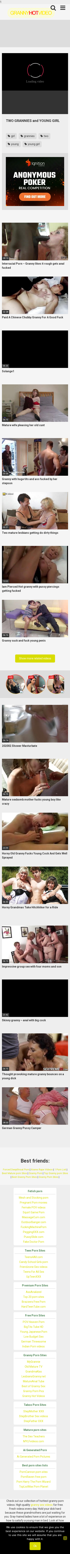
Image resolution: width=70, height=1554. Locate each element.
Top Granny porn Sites (56, 1173)
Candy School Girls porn (33, 1262)
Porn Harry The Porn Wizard (34, 1481)
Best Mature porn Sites (14, 1173)
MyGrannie (33, 1361)
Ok (35, 1546)
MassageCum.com (33, 1217)
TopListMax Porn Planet (33, 1486)
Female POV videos (34, 1207)
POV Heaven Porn (34, 1321)
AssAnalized (33, 1291)
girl (12, 136)
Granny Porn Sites (48, 1176)
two (45, 136)
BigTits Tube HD (33, 1326)
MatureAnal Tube (33, 1381)
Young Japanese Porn (33, 1331)
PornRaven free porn (33, 1476)
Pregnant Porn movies (33, 1202)
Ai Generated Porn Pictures (33, 1456)
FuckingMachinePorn (33, 1227)
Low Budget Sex (34, 1336)
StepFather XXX (33, 1421)
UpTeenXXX (33, 1276)
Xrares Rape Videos (42, 1169)
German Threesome (33, 1341)
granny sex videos (42, 1504)
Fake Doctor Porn (33, 1241)
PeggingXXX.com (33, 1232)
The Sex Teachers (34, 1436)
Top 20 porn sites (33, 1296)
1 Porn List (60, 1169)
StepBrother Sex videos (33, 1416)
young (14, 144)
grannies (29, 136)
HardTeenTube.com (33, 1306)
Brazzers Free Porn (34, 1301)
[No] (65, 1538)
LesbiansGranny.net (34, 1376)
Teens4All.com (33, 1257)
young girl (33, 144)
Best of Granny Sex (33, 1386)
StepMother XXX (33, 1411)
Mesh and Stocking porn (33, 1197)
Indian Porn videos (33, 1346)
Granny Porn (35, 1173)
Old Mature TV (33, 1366)
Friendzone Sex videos (33, 1266)
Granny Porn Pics (33, 1391)
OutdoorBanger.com (33, 1222)
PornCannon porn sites (34, 1471)
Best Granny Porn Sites (24, 1176)
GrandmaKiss (33, 1371)
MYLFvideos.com (33, 1441)
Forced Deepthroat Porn (16, 1169)
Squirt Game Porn (34, 1212)
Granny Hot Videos (33, 1396)
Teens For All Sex (33, 1271)
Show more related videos (35, 658)
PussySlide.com (33, 1236)
